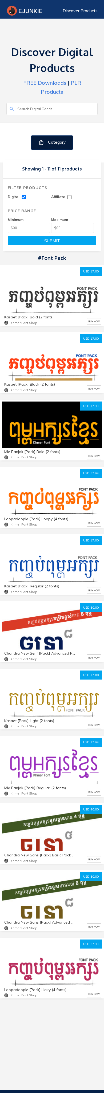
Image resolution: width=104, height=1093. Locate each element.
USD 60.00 (91, 607)
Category (56, 142)
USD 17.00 (91, 271)
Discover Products (80, 10)
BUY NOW (94, 321)
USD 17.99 (91, 406)
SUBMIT (52, 240)
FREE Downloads (44, 82)
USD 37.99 (91, 473)
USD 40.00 (91, 809)
